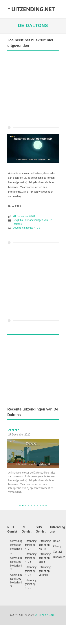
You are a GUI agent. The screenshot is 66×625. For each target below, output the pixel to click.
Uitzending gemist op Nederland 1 (16, 547)
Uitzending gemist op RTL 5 (30, 558)
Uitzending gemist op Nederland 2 (16, 564)
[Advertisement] (33, 89)
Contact (57, 552)
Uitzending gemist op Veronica (45, 571)
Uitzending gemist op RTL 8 (30, 584)
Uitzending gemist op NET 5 (45, 545)
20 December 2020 (24, 216)
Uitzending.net (45, 615)
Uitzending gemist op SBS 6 (45, 558)
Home (56, 541)
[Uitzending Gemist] (33, 9)
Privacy (57, 546)
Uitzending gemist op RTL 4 (30, 545)
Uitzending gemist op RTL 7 (30, 571)
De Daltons (33, 25)
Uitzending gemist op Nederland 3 (16, 581)
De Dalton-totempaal (22, 430)
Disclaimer (59, 557)
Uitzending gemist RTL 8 (26, 228)
